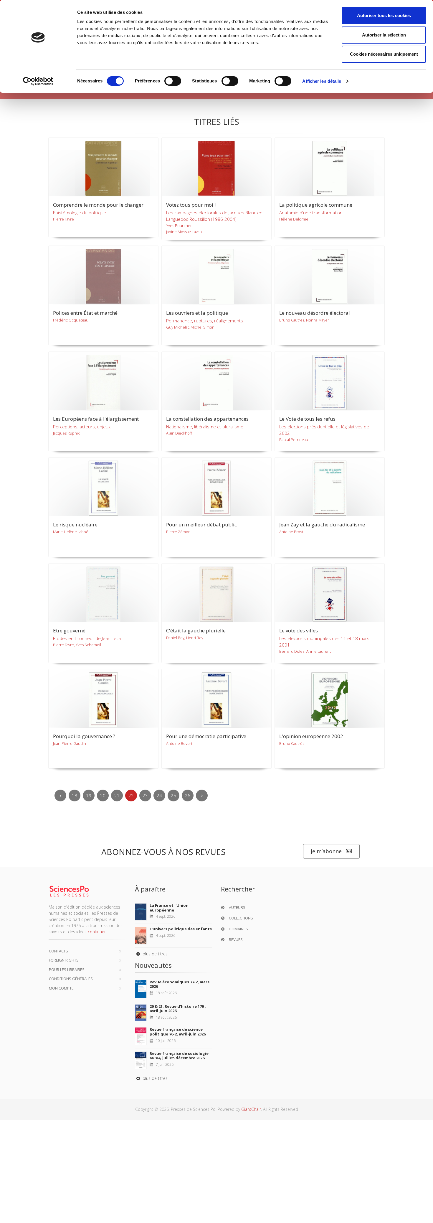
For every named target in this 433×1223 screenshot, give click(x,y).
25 (173, 795)
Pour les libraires (67, 969)
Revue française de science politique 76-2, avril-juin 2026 (178, 1032)
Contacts (58, 951)
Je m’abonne (326, 851)
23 (145, 795)
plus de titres (154, 954)
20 (102, 795)
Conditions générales (71, 978)
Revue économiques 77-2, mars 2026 (179, 984)
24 (159, 795)
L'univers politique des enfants (181, 929)
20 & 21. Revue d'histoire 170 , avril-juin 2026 (178, 1009)
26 (187, 795)
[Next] (202, 795)
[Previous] (60, 795)
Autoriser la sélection (384, 34)
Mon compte (61, 988)
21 (117, 795)
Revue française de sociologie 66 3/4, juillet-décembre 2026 (179, 1056)
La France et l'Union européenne (169, 908)
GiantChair (251, 1109)
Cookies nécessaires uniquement (384, 54)
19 (88, 795)
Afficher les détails (321, 81)
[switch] (172, 81)
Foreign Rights (64, 960)
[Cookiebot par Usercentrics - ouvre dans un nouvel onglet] (38, 81)
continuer (97, 931)
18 (74, 795)
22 (131, 795)
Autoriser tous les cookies (384, 15)
